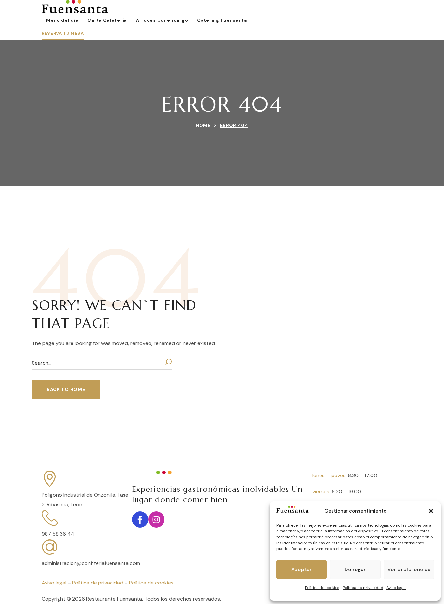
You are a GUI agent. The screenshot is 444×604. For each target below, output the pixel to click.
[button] (431, 511)
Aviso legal (396, 587)
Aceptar (301, 569)
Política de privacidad (363, 587)
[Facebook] (140, 519)
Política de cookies (322, 587)
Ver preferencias (408, 569)
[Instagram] (156, 519)
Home (203, 125)
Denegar (355, 569)
